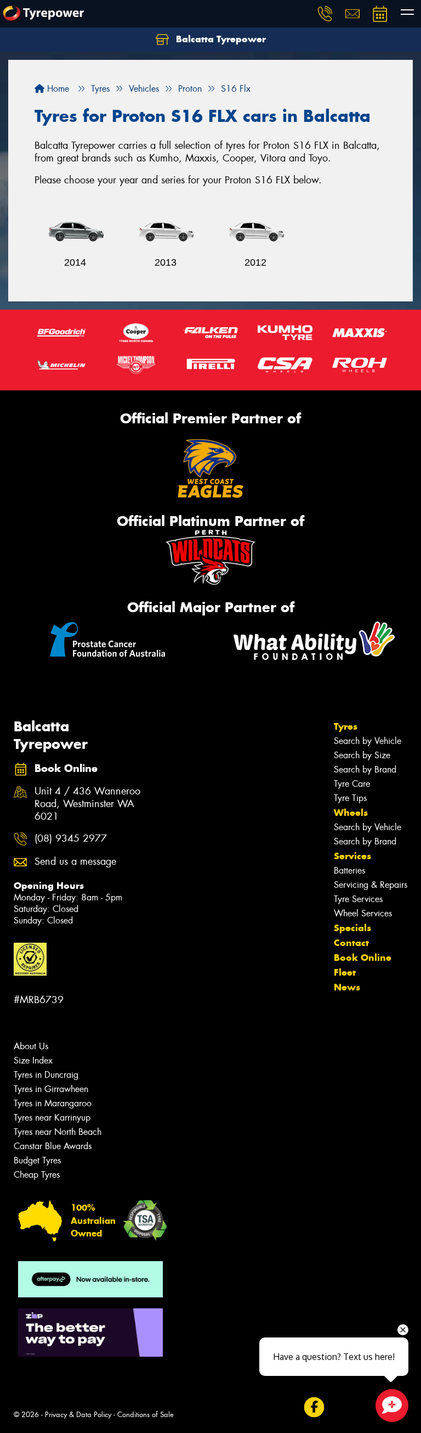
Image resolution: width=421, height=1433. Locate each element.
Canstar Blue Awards (53, 1146)
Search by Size (362, 755)
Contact (351, 943)
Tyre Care (352, 784)
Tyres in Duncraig (46, 1075)
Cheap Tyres (37, 1174)
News (347, 987)
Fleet (345, 972)
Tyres (345, 726)
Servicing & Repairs (370, 885)
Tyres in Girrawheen (51, 1089)
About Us (31, 1046)
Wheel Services (363, 913)
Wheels (351, 813)
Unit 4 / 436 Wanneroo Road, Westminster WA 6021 (87, 804)
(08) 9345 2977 (71, 838)
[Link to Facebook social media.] (314, 1407)
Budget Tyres (37, 1160)
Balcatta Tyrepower (219, 39)
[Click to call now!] (325, 13)
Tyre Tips (350, 798)
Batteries (349, 870)
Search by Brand (365, 769)
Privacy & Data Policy (78, 1414)
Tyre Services (358, 899)
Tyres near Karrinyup (52, 1117)
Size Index (33, 1060)
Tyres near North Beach (57, 1132)
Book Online (362, 957)
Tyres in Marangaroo (53, 1103)
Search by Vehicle (367, 741)
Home (56, 88)
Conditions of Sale (145, 1414)
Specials (352, 928)
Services (352, 856)
